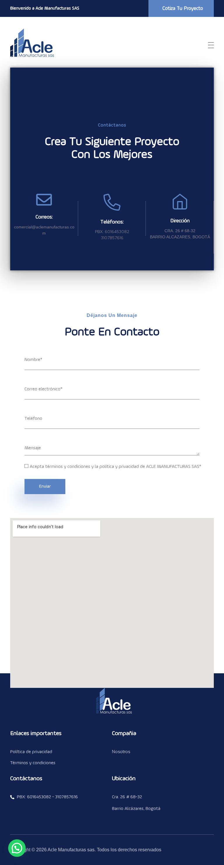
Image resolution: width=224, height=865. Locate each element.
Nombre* (33, 359)
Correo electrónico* (43, 389)
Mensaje (32, 448)
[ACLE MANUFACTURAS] (32, 43)
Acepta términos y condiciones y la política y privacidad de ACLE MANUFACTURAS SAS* (115, 466)
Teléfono (33, 418)
